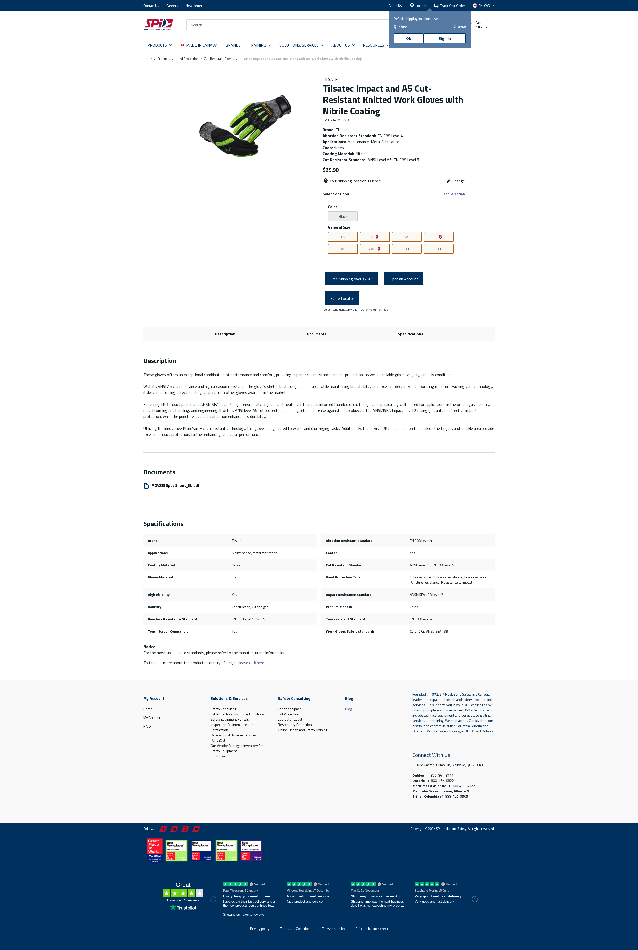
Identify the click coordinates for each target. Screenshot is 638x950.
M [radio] (406, 237)
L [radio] (436, 237)
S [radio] (372, 237)
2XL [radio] (372, 249)
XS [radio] (343, 237)
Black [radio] (343, 216)
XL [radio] (343, 249)
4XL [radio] (438, 249)
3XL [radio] (406, 249)
